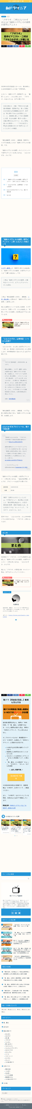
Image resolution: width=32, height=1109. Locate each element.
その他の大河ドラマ (10, 1079)
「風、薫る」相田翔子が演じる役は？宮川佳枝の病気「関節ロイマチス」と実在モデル (16, 985)
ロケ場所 (4, 1009)
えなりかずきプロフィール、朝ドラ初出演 (17, 191)
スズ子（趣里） (6, 268)
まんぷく (7, 1060)
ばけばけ (6, 1027)
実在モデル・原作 (26, 1009)
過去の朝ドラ (7, 1031)
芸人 (4, 1011)
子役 (19, 1009)
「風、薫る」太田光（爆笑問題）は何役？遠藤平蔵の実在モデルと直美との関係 (16, 979)
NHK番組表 (12, 399)
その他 (5, 1083)
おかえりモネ (9, 1050)
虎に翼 (7, 1038)
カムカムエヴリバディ (11, 1048)
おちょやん (8, 1052)
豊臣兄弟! (8, 1069)
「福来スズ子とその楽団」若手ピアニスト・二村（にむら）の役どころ (17, 180)
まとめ (9, 195)
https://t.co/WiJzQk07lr (15, 442)
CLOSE (16, 175)
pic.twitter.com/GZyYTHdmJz (13, 460)
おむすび (7, 1036)
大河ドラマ (7, 1066)
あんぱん (7, 1034)
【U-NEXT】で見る (16, 777)
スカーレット (9, 1056)
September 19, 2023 (21, 467)
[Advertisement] (16, 67)
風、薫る (6, 1022)
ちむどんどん (9, 1046)
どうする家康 (9, 1075)
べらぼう (7, 1071)
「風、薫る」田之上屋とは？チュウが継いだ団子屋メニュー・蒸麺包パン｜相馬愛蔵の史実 (16, 998)
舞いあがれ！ (9, 1044)
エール (7, 1054)
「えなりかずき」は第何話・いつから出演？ (17, 185)
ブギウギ (3, 16)
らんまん (7, 1042)
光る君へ (7, 1073)
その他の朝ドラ (9, 1062)
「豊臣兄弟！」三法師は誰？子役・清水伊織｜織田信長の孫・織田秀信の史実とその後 (16, 991)
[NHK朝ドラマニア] (16, 12)
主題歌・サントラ (12, 1009)
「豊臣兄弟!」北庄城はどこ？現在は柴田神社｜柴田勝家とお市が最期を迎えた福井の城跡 (17, 973)
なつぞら (7, 1058)
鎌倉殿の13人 (9, 1077)
